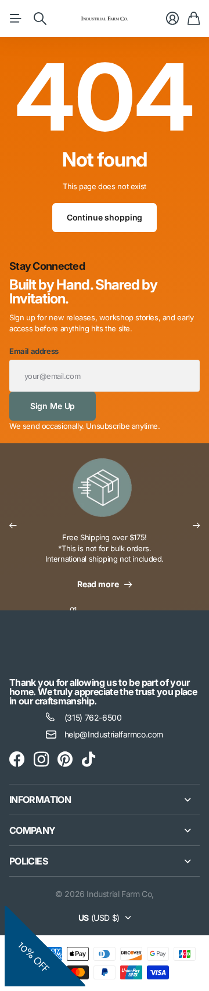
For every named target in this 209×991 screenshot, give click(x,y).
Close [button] (104, 799)
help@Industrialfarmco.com (113, 734)
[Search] (40, 18)
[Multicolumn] (104, 494)
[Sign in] (172, 18)
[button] (13, 525)
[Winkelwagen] (194, 18)
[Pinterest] (65, 759)
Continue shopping (105, 217)
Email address (34, 351)
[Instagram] (41, 759)
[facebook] (16, 759)
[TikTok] (88, 759)
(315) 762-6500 (93, 717)
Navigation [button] (15, 18)
